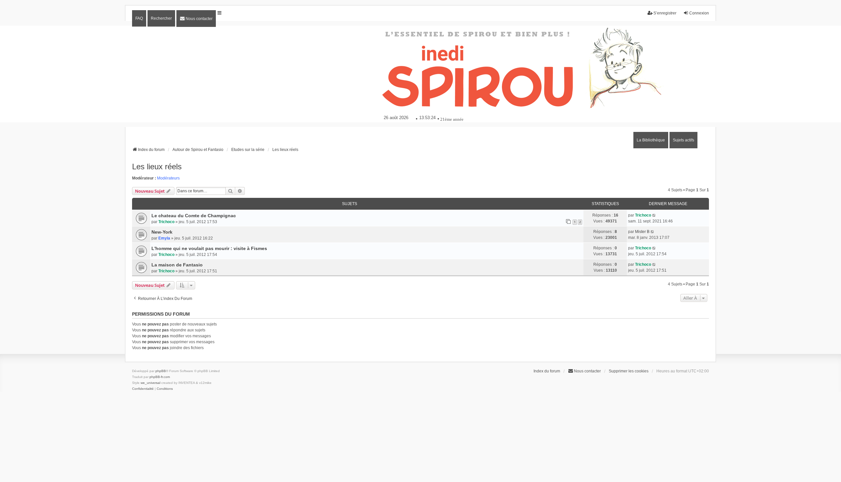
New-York (161, 232)
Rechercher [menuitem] (161, 18)
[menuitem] (196, 18)
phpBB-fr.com (159, 377)
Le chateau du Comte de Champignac (193, 215)
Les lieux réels (157, 166)
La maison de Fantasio (177, 264)
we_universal (150, 383)
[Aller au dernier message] (654, 215)
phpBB (160, 371)
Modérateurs (168, 178)
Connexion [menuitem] (699, 13)
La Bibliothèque (651, 140)
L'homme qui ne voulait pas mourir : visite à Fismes (209, 248)
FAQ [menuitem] (139, 18)
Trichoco (166, 222)
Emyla (164, 238)
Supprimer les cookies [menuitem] (628, 371)
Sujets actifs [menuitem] (683, 140)
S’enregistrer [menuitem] (664, 13)
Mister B (642, 231)
